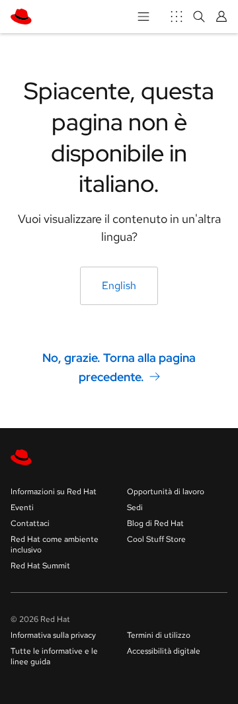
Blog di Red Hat (155, 523)
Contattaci (30, 523)
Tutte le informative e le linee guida (54, 656)
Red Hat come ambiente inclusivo (55, 544)
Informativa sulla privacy (53, 635)
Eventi (22, 507)
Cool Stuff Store (156, 539)
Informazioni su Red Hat (54, 491)
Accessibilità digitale (163, 651)
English (119, 285)
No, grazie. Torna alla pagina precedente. (119, 367)
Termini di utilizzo (158, 635)
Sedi (135, 507)
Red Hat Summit (40, 565)
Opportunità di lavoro (165, 491)
